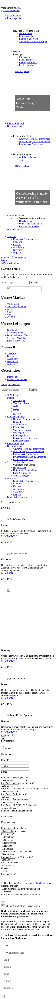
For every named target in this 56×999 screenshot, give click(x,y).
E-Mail (5, 760)
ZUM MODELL (9, 536)
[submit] (2, 746)
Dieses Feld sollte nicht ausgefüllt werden (20, 894)
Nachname (7, 754)
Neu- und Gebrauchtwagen (26, 419)
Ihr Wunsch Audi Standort (14, 794)
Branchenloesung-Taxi (18, 335)
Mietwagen (24, 57)
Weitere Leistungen (22, 430)
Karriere (17, 244)
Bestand (17, 422)
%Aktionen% (25, 33)
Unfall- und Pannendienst (31, 223)
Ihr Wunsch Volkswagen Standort (17, 783)
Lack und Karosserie (29, 226)
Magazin (17, 252)
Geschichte (18, 250)
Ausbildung (18, 247)
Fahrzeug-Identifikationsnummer (16, 810)
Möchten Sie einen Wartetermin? (17, 857)
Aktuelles (11, 364)
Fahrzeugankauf (26, 59)
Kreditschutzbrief (27, 65)
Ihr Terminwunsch (10, 862)
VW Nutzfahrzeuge (16, 306)
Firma (4, 771)
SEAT (10, 314)
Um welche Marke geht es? (14, 777)
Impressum (12, 376)
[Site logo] (10, 10)
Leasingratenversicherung (25, 438)
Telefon (4, 766)
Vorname (6, 748)
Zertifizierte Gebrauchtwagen (33, 41)
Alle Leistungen (14, 229)
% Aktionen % (20, 424)
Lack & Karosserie (16, 340)
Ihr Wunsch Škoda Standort (14, 799)
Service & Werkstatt (16, 338)
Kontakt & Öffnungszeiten (25, 239)
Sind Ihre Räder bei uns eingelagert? (19, 851)
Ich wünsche (7, 834)
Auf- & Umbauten (27, 157)
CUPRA (11, 317)
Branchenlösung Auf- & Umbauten (29, 457)
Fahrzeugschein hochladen (13, 828)
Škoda (10, 312)
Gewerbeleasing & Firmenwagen (34, 139)
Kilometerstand (9, 822)
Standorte (17, 242)
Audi (9, 309)
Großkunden (13, 330)
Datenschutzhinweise (17, 379)
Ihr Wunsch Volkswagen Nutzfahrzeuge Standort (25, 788)
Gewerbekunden (15, 332)
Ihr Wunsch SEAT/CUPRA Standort (19, 805)
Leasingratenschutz (28, 62)
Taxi (21, 159)
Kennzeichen (8, 816)
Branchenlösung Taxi (23, 459)
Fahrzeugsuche (26, 36)
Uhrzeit (5, 868)
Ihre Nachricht (8, 874)
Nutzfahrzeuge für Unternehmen (34, 141)
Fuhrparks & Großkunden (31, 144)
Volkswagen (13, 304)
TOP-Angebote (22, 71)
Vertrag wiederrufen (10, 384)
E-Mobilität (18, 427)
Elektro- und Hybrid (28, 39)
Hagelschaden (25, 221)
